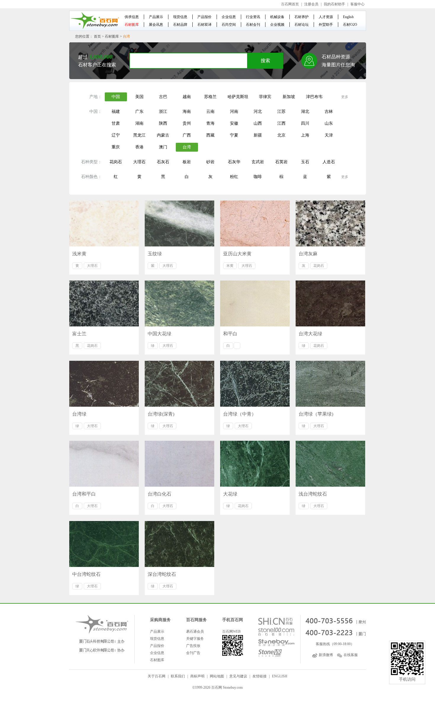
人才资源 (326, 17)
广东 (139, 111)
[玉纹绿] (179, 223)
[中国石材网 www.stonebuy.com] (94, 20)
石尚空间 (229, 25)
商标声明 (197, 676)
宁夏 (234, 135)
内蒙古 (163, 135)
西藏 (210, 135)
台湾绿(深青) (161, 413)
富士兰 (79, 333)
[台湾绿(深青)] (179, 384)
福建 (116, 111)
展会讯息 (156, 25)
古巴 (163, 96)
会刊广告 (193, 653)
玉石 (305, 162)
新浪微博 (326, 655)
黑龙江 (139, 135)
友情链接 (259, 676)
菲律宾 (265, 96)
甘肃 (116, 123)
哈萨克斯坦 (238, 96)
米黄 (229, 266)
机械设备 (277, 17)
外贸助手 (326, 25)
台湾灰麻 (308, 253)
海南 (187, 111)
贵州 (187, 123)
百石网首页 (290, 4)
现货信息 (180, 17)
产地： (95, 96)
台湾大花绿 (310, 333)
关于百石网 (156, 676)
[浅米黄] (104, 223)
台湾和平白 (84, 493)
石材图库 (132, 25)
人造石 (329, 162)
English (348, 17)
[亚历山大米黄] (255, 223)
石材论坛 (301, 25)
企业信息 (229, 17)
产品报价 (204, 17)
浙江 (163, 111)
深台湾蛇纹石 (162, 574)
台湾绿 (79, 413)
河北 (258, 111)
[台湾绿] (104, 384)
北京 (281, 135)
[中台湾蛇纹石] (104, 544)
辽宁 (116, 135)
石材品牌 (180, 25)
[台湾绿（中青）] (255, 384)
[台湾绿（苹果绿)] (330, 384)
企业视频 (277, 25)
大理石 (139, 162)
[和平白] (255, 303)
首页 (97, 36)
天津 (329, 135)
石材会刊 (253, 25)
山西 (258, 123)
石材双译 (204, 25)
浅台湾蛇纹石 (313, 493)
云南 (210, 111)
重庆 (116, 147)
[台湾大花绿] (330, 303)
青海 (210, 123)
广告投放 (193, 646)
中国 (116, 96)
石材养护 (301, 17)
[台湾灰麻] (330, 223)
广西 (187, 135)
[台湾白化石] (179, 464)
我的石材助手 (334, 4)
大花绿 (230, 493)
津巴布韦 (314, 96)
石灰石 (163, 162)
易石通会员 (195, 631)
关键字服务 (195, 639)
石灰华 (234, 162)
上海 (305, 135)
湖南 (139, 123)
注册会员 (311, 4)
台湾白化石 (159, 493)
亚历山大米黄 (237, 253)
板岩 (187, 162)
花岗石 (115, 162)
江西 (281, 123)
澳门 (163, 147)
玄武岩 (258, 162)
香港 (139, 147)
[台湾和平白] (104, 464)
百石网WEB (231, 631)
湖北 (305, 111)
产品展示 (156, 17)
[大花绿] (255, 464)
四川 (305, 123)
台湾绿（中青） (239, 413)
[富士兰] (104, 303)
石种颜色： (91, 176)
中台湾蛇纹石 (86, 574)
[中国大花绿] (179, 303)
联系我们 (178, 676)
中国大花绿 (159, 333)
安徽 (234, 123)
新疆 (258, 135)
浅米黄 (79, 253)
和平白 (230, 333)
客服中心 (357, 4)
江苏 (281, 111)
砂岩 (210, 162)
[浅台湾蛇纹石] (330, 464)
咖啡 (258, 176)
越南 (187, 96)
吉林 (329, 111)
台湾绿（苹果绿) (316, 413)
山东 (329, 123)
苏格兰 (210, 96)
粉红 (234, 176)
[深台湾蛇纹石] (179, 544)
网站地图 (217, 676)
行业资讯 (253, 17)
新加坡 (289, 96)
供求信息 (132, 17)
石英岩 (281, 162)
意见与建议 (238, 676)
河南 (234, 111)
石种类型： (91, 162)
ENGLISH (279, 676)
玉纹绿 (155, 253)
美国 (139, 96)
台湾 (187, 147)
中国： (95, 111)
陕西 (163, 123)
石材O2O (350, 25)
